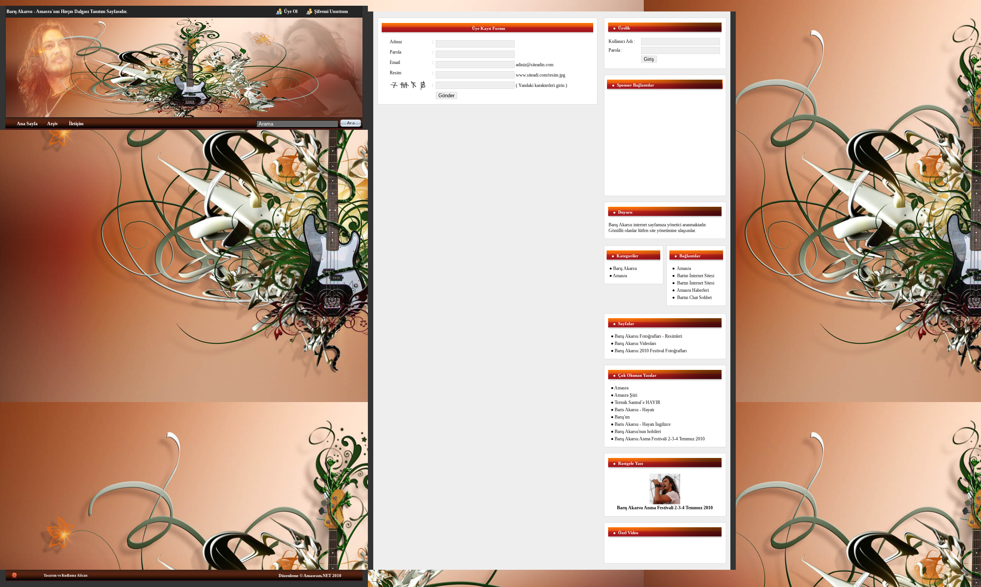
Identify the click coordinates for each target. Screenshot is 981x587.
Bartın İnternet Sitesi (695, 275)
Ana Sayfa (27, 123)
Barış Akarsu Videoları (635, 343)
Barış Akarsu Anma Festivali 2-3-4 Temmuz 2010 (660, 438)
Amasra (620, 275)
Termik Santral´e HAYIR (637, 402)
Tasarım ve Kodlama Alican (65, 575)
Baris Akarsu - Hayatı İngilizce (643, 424)
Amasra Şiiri (625, 395)
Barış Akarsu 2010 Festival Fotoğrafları (651, 350)
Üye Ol (290, 11)
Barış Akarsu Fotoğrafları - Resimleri (648, 336)
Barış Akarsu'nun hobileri (638, 431)
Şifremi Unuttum (331, 11)
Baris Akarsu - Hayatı (634, 409)
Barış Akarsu (625, 268)
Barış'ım (622, 417)
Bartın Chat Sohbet (694, 297)
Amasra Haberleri (693, 290)
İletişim (76, 123)
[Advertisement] (426, 120)
